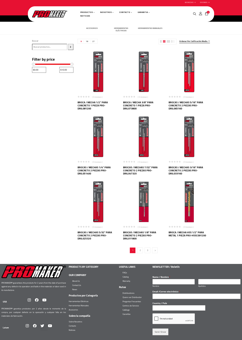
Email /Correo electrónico (166, 291)
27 (93, 41)
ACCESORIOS (92, 28)
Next (155, 250)
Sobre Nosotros (75, 321)
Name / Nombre (161, 277)
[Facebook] (38, 301)
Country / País (160, 303)
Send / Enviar (160, 331)
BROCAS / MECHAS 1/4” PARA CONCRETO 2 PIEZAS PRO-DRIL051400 (94, 170)
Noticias (72, 330)
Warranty (126, 280)
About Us (76, 280)
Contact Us (76, 285)
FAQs (125, 272)
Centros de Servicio (131, 305)
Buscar (35, 40)
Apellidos (202, 286)
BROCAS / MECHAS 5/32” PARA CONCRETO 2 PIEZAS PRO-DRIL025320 (95, 235)
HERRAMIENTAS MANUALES (150, 28)
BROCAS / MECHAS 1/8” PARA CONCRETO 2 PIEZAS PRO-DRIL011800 (139, 235)
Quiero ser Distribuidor (132, 297)
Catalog (126, 276)
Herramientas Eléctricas (79, 301)
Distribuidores (128, 293)
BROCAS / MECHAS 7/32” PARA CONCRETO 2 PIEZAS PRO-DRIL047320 (140, 170)
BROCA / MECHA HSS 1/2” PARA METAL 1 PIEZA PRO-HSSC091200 (187, 233)
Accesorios (73, 309)
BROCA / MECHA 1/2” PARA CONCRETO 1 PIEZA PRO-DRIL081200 (93, 105)
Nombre (156, 286)
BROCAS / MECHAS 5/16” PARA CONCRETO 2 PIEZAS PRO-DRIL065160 (186, 105)
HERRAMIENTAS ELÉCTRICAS (121, 29)
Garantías (127, 314)
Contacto (72, 325)
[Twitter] (44, 327)
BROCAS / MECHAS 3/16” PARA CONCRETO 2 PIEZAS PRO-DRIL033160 (186, 170)
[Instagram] (31, 301)
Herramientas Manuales (79, 305)
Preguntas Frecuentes (132, 301)
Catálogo (126, 309)
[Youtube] (46, 301)
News (74, 289)
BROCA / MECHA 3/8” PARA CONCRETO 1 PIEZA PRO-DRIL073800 (138, 105)
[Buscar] (70, 47)
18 (87, 41)
